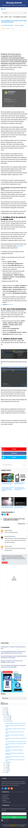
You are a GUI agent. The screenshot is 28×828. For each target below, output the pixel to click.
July (6, 763)
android (6, 16)
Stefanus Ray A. (8, 546)
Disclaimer (5, 796)
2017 (5, 714)
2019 (5, 711)
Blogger (23, 826)
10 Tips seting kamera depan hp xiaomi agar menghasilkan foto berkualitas (14, 519)
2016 (5, 772)
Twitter (14, 457)
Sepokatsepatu (8, 530)
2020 (5, 709)
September (7, 721)
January (7, 770)
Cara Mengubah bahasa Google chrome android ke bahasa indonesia (19, 488)
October (7, 719)
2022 (5, 707)
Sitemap (5, 800)
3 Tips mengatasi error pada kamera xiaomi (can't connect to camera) (20, 507)
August (7, 762)
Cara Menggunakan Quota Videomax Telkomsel (15, 723)
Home (2, 16)
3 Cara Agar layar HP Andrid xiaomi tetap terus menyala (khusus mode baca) (7, 507)
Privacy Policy (6, 798)
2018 (5, 712)
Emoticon (5, 562)
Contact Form (6, 795)
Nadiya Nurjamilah (7, 512)
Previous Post (21, 523)
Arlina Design (12, 826)
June (6, 765)
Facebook (14, 453)
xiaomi (10, 16)
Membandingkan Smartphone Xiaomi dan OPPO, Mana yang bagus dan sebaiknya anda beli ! (7, 489)
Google (14, 449)
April (6, 768)
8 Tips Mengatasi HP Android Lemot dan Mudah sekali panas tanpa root (7, 483)
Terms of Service (7, 802)
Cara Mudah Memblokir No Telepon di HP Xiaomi (19, 483)
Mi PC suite (10, 304)
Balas (2, 533)
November (7, 717)
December (7, 716)
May (6, 767)
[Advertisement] (13, 41)
